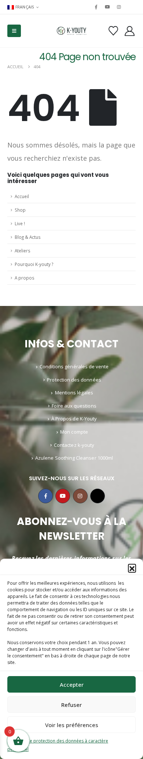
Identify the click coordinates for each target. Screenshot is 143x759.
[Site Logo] (71, 31)
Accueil (22, 196)
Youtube (62, 496)
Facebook (45, 496)
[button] (132, 568)
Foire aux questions (74, 405)
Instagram (80, 496)
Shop (20, 210)
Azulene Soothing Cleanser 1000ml (74, 458)
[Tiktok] (130, 7)
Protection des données (74, 379)
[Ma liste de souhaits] (113, 31)
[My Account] (130, 31)
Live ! (20, 223)
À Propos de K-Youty (74, 418)
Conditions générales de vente (74, 366)
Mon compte (74, 431)
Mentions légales (74, 392)
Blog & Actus (28, 237)
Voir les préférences (71, 725)
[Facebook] (96, 7)
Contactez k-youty (74, 445)
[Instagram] (119, 7)
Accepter (72, 684)
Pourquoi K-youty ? (34, 264)
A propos (24, 278)
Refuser (71, 704)
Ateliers (22, 250)
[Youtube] (107, 7)
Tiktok (97, 496)
